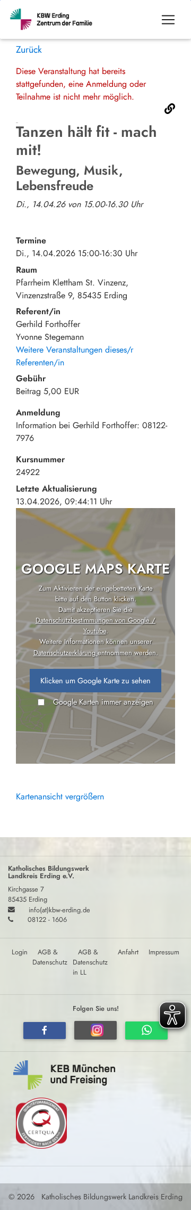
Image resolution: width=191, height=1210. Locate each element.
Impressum (164, 952)
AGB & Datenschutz (49, 957)
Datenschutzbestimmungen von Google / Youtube (95, 625)
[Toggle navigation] (168, 20)
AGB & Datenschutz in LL (90, 962)
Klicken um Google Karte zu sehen (95, 680)
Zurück (29, 49)
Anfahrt (128, 952)
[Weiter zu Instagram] (95, 1030)
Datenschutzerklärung (65, 653)
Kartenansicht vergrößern (60, 796)
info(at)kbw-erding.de (59, 909)
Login (20, 952)
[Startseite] (56, 19)
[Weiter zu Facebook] (44, 1030)
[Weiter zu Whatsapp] (146, 1030)
